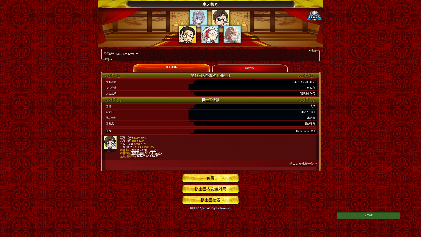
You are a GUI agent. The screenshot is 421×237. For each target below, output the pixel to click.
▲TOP (368, 215)
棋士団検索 (210, 200)
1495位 (153, 150)
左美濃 (135, 150)
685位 (158, 153)
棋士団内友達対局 (210, 189)
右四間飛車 (137, 153)
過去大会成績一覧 (301, 163)
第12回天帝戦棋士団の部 (210, 76)
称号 (210, 178)
